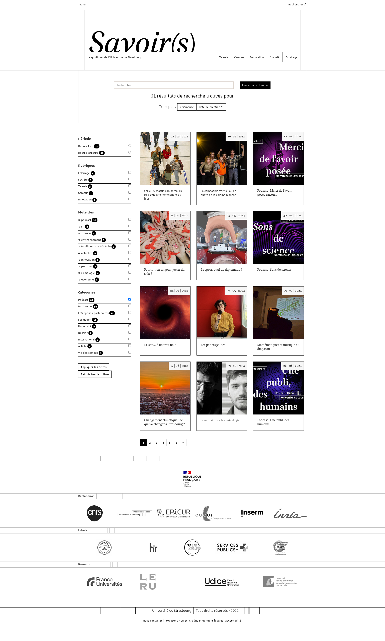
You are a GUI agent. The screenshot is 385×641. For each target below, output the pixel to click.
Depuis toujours (90, 153)
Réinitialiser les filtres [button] (95, 374)
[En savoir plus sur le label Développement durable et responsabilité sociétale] (280, 547)
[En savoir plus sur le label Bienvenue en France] (104, 547)
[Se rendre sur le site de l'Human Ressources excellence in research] (153, 547)
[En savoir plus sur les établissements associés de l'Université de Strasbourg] (133, 513)
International (88, 339)
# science (86, 233)
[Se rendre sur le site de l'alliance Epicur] (172, 513)
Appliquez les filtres (93, 367)
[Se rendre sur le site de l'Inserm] (251, 513)
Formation (87, 320)
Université (86, 326)
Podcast (85, 300)
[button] (211, 107)
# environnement (91, 240)
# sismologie (88, 273)
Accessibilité (233, 620)
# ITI (83, 227)
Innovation (257, 57)
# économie (87, 279)
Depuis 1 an (88, 146)
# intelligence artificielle (96, 246)
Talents (223, 57)
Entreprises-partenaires (95, 313)
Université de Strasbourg (171, 610)
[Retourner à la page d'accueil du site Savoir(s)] (140, 45)
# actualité (87, 253)
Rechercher (297, 4)
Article (84, 346)
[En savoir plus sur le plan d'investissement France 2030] (192, 547)
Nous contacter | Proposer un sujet (165, 620)
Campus (239, 57)
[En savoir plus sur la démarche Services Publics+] (231, 547)
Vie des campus (89, 353)
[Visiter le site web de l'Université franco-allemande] (280, 581)
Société (275, 57)
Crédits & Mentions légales (206, 620)
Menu (82, 4)
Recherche (87, 306)
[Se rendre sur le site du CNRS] (94, 513)
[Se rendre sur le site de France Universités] (104, 581)
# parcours (87, 266)
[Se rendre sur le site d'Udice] (222, 581)
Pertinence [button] (187, 107)
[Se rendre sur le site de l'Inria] (290, 513)
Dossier (84, 333)
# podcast (87, 220)
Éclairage (292, 57)
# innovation (88, 260)
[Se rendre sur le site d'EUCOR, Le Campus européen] (212, 513)
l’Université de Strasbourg (125, 57)
